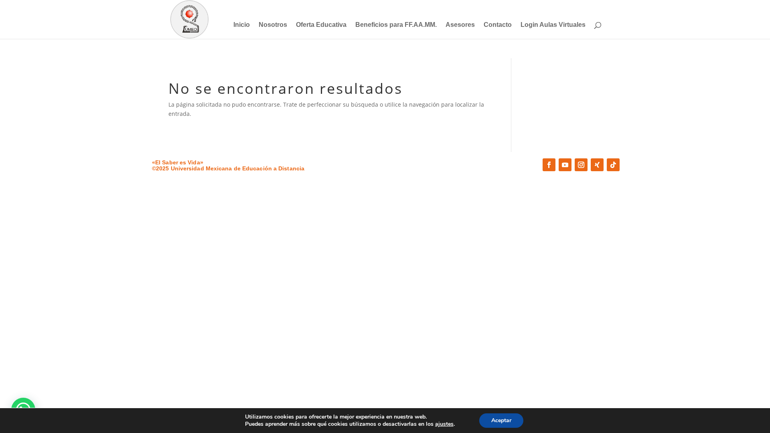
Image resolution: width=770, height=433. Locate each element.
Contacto (498, 25)
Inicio (241, 25)
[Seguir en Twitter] (597, 164)
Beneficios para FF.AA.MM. (396, 25)
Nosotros (273, 25)
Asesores (460, 25)
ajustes (444, 424)
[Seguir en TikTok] (613, 164)
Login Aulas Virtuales (553, 25)
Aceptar (501, 420)
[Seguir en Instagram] (581, 164)
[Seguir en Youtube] (565, 164)
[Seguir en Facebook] (549, 164)
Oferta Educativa (321, 25)
